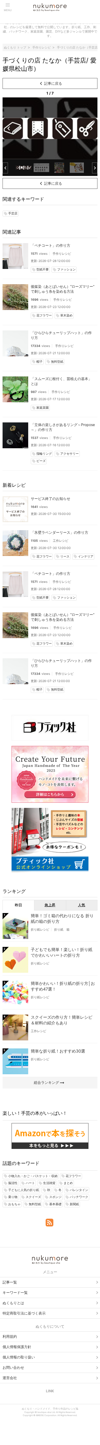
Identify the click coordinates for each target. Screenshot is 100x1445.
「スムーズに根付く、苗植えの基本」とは (61, 381)
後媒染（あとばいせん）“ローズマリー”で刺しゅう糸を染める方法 (62, 288)
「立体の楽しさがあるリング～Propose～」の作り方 (63, 427)
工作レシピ (60, 541)
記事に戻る (50, 83)
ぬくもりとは (13, 1303)
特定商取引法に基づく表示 (24, 1313)
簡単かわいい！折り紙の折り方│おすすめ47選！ (63, 986)
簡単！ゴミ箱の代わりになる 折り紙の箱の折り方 (62, 918)
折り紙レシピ (40, 929)
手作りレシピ (62, 254)
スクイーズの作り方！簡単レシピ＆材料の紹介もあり (61, 1020)
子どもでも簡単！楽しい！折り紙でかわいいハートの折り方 (61, 952)
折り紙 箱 (61, 929)
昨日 (18, 905)
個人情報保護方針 (17, 1346)
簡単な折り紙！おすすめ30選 (58, 1051)
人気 (81, 905)
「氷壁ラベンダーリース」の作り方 (59, 532)
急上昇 (50, 905)
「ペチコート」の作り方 (50, 245)
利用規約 (10, 1336)
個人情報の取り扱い (19, 1357)
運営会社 (10, 1378)
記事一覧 (10, 1282)
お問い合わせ (13, 1367)
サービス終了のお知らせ (50, 498)
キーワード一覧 (15, 1292)
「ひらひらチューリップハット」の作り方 (61, 335)
